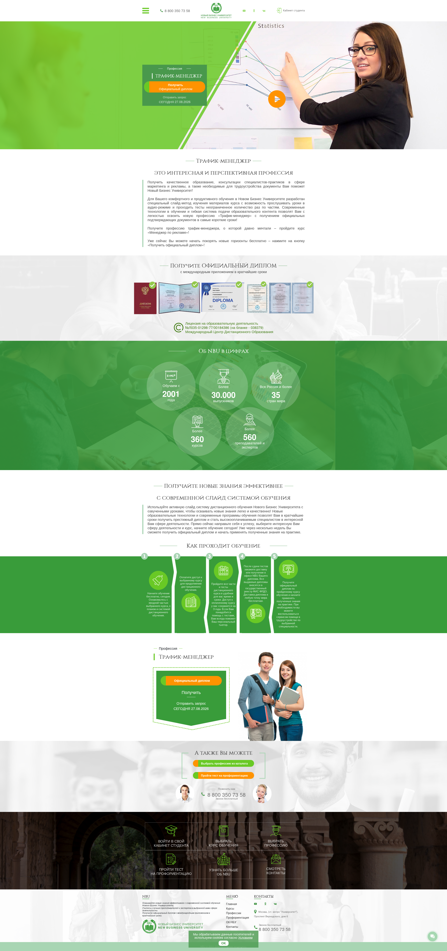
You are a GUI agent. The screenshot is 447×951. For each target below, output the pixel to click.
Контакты (232, 927)
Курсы (230, 908)
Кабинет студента (294, 10)
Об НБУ (231, 922)
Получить (175, 87)
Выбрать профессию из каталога (224, 763)
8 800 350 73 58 (177, 10)
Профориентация (237, 917)
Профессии (233, 913)
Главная (231, 904)
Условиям (245, 937)
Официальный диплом (192, 680)
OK (223, 943)
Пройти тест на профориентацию (224, 775)
